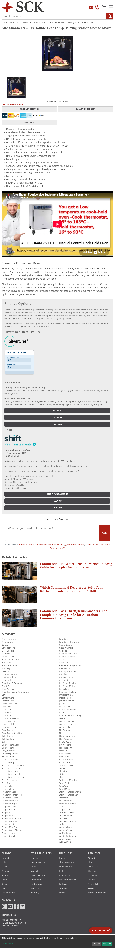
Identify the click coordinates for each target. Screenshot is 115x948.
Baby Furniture (9, 639)
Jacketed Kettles (66, 701)
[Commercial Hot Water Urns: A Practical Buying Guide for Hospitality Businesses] (19, 572)
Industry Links (65, 875)
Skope (4, 880)
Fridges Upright (9, 836)
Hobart (5, 862)
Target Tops (64, 809)
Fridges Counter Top (11, 818)
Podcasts (63, 884)
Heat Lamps (64, 668)
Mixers (62, 712)
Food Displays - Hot (11, 771)
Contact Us (93, 867)
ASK (104, 532)
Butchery (6, 668)
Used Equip (35, 888)
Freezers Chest (9, 792)
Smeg (4, 884)
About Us (92, 858)
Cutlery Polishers (10, 724)
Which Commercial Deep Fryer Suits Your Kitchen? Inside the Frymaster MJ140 (71, 589)
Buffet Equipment (10, 665)
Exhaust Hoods (9, 757)
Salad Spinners (66, 759)
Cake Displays (8, 671)
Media (33, 867)
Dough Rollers (8, 751)
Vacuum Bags (65, 827)
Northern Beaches (67, 880)
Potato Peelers (66, 742)
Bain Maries (7, 642)
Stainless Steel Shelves (70, 795)
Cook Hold (6, 707)
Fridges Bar (7, 812)
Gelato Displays (66, 645)
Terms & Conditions (97, 893)
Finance (34, 858)
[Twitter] (22, 906)
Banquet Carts (8, 648)
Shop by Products (67, 867)
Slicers (62, 777)
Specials (63, 888)
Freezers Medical (10, 801)
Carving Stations (9, 674)
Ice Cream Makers (67, 686)
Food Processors (9, 780)
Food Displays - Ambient (13, 765)
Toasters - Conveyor (68, 821)
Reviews (92, 888)
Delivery (5, 742)
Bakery (5, 645)
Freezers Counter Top (12, 795)
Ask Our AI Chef (100, 930)
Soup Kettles (65, 783)
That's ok (107, 944)
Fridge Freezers (9, 806)
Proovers (63, 751)
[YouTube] (10, 906)
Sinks (61, 774)
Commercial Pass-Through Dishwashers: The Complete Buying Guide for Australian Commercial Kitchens (73, 614)
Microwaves (64, 707)
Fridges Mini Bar (9, 827)
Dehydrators (7, 736)
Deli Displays (8, 739)
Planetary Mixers (67, 736)
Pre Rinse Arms (66, 748)
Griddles (63, 651)
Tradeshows (36, 884)
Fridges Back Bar (9, 809)
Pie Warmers (65, 730)
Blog (90, 862)
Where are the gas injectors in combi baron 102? (41, 545)
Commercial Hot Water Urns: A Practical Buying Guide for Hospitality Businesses (76, 565)
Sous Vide (63, 786)
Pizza (61, 733)
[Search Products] (109, 16)
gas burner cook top (74, 545)
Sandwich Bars (66, 765)
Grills (61, 660)
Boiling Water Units (11, 660)
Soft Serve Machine (68, 780)
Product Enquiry (29, 109)
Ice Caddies (64, 680)
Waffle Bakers (65, 833)
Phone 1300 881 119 (11, 920)
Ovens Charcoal (66, 721)
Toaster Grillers (66, 815)
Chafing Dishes (9, 677)
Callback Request (85, 109)
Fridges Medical (9, 824)
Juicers (62, 704)
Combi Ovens (8, 698)
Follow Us (92, 875)
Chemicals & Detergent (12, 683)
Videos (62, 893)
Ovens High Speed (67, 724)
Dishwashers (8, 748)
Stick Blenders (66, 801)
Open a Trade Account (57, 494)
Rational (5, 871)
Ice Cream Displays (68, 683)
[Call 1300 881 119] (97, 7)
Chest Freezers (9, 686)
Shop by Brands (66, 862)
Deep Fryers (7, 730)
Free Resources (37, 862)
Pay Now (57, 411)
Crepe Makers (8, 721)
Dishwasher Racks (10, 745)
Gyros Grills (64, 662)
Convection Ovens (10, 704)
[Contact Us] (91, 7)
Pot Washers (65, 745)
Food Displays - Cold (11, 768)
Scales (62, 768)
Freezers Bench (9, 789)
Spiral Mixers (65, 789)
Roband (5, 875)
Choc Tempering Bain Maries (15, 692)
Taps (61, 806)
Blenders (6, 654)
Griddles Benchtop (68, 654)
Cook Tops (6, 709)
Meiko (4, 867)
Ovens (62, 718)
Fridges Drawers (9, 821)
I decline (96, 944)
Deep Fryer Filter (9, 727)
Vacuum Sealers (66, 830)
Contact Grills (8, 701)
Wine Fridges (65, 839)
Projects (91, 880)
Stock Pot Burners (67, 804)
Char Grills (7, 680)
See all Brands (8, 893)
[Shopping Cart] (104, 7)
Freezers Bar (7, 786)
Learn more (57, 424)
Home (4, 22)
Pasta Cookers (65, 727)
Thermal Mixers (66, 812)
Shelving (63, 771)
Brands (12, 22)
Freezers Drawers (10, 798)
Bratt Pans (6, 662)
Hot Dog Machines (67, 671)
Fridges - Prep (8, 833)
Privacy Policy (94, 884)
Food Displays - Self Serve (14, 774)
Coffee (5, 695)
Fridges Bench (8, 815)
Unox (4, 888)
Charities (92, 871)
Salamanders (65, 762)
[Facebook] (16, 906)
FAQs (61, 871)
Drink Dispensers (10, 754)
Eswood (5, 858)
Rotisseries (64, 757)
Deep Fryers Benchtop (12, 733)
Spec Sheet (29, 122)
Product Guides (37, 875)
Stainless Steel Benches (70, 792)
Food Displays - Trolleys (13, 777)
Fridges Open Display (12, 830)
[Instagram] (4, 906)
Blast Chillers (8, 651)
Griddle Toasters (67, 657)
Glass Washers (66, 648)
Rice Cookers (65, 754)
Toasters (63, 818)
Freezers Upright (9, 804)
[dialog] (57, 941)
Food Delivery (8, 762)
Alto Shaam (22, 22)
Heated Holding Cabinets (71, 665)
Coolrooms (7, 715)
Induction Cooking (67, 692)
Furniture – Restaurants (70, 642)
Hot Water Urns (66, 677)
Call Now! (57, 501)
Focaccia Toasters (10, 759)
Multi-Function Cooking (70, 715)
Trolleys (62, 824)
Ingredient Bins (66, 695)
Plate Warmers (66, 739)
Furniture (63, 639)
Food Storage (8, 783)
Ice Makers (64, 689)
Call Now (57, 417)
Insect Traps (65, 698)
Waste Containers (67, 836)
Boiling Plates (8, 657)
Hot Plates (64, 674)
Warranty (34, 893)
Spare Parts (35, 880)
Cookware (6, 712)
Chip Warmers (8, 689)
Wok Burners (65, 842)
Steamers (63, 798)
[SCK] (23, 6)
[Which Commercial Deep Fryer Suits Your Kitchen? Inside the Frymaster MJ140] (19, 595)
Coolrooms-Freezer (10, 718)
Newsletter (35, 871)
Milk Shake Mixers (67, 709)
